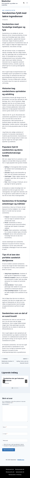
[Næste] (26, 381)
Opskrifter (8, 10)
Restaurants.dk (10, 472)
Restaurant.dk (10, 469)
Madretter (5, 19)
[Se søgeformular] (24, 3)
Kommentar (6, 404)
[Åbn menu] (27, 3)
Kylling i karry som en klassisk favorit (22, 361)
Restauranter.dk (19, 469)
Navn (5, 427)
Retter (13, 10)
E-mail (5, 433)
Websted (5, 440)
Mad (3, 10)
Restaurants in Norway (15, 474)
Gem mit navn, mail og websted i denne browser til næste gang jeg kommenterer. (14, 445)
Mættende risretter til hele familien (8, 361)
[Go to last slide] (4, 381)
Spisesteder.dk (20, 472)
